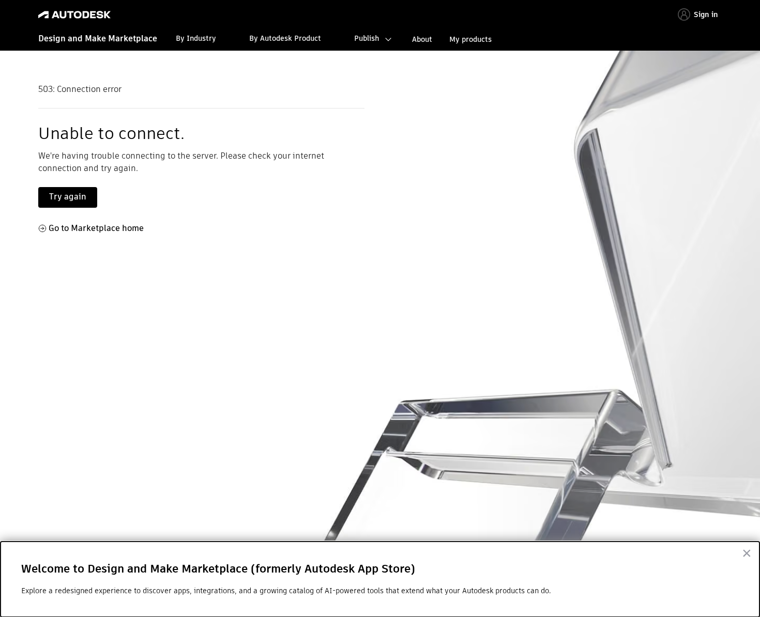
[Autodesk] (74, 14)
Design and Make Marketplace (97, 38)
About (422, 39)
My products (470, 39)
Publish (366, 38)
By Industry (196, 38)
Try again (67, 197)
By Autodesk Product (285, 38)
